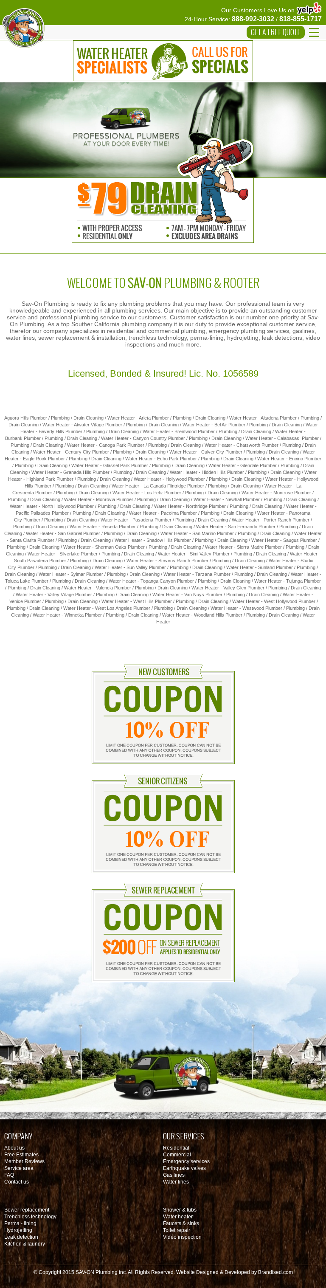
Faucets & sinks (181, 1223)
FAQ (9, 1175)
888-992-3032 (253, 19)
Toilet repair (176, 1230)
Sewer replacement (26, 1210)
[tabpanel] (163, 130)
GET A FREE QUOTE (276, 32)
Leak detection (21, 1237)
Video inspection (182, 1237)
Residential (176, 1148)
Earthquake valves (184, 1168)
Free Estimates (21, 1155)
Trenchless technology (30, 1217)
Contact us (16, 1182)
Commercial (177, 1155)
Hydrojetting (18, 1230)
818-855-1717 (300, 19)
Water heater (178, 1217)
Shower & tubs (180, 1210)
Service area (19, 1168)
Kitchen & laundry (24, 1244)
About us (14, 1148)
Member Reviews (24, 1161)
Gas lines (174, 1175)
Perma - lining (20, 1223)
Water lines (176, 1182)
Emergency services (186, 1161)
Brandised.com (275, 1272)
